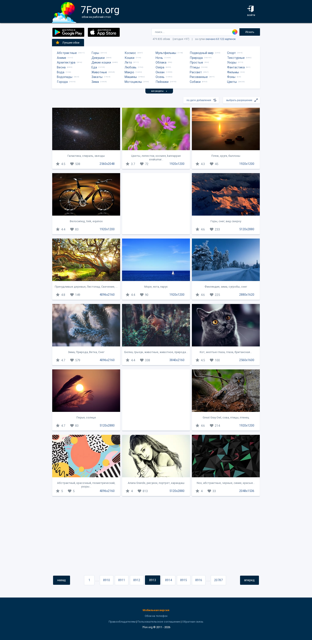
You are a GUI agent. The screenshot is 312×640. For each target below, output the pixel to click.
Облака (161, 62)
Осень (160, 77)
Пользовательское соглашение (158, 621)
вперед (249, 580)
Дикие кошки (101, 62)
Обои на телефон (156, 616)
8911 (121, 580)
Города (62, 82)
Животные (99, 72)
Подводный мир (202, 53)
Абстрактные (67, 53)
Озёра (160, 67)
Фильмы (233, 72)
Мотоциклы (133, 82)
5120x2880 (246, 229)
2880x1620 (246, 295)
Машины (131, 77)
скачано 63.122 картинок (220, 39)
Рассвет (196, 72)
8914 (168, 580)
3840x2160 (176, 360)
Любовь (130, 67)
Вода (60, 72)
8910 (106, 580)
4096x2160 (107, 295)
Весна (61, 67)
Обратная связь (192, 621)
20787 (218, 580)
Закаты (97, 77)
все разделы (159, 91)
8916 (198, 580)
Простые (196, 62)
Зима (95, 82)
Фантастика (236, 67)
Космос (130, 53)
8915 (183, 580)
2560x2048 (107, 164)
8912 (136, 580)
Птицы (195, 67)
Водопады (64, 77)
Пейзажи (162, 82)
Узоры (231, 62)
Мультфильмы (166, 53)
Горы (95, 53)
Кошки (129, 58)
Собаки (195, 82)
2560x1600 (246, 360)
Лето (128, 62)
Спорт (231, 53)
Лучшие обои (70, 42)
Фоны (231, 77)
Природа (196, 58)
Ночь (159, 58)
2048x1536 (246, 491)
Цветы (232, 82)
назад (61, 580)
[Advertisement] (156, 203)
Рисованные (199, 77)
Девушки (98, 58)
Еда (94, 67)
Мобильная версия (156, 610)
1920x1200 (176, 164)
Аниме (61, 58)
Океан (160, 72)
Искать (249, 32)
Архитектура (66, 62)
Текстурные (236, 58)
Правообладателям (122, 621)
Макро (129, 72)
